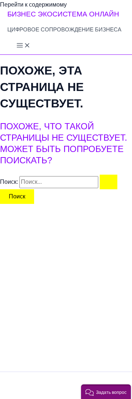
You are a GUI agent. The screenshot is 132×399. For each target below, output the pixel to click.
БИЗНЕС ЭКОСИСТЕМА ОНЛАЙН (63, 14)
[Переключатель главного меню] (23, 45)
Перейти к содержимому (33, 4)
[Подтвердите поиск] (108, 182)
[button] (106, 391)
